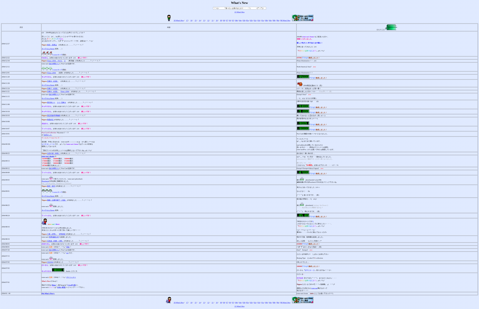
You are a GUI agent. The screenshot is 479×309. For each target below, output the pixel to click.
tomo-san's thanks (48, 156)
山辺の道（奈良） (53, 153)
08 (224, 20)
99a (278, 20)
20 (175, 20)
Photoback (45, 181)
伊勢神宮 (62, 234)
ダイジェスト (71, 277)
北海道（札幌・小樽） (55, 241)
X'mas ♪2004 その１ (54, 61)
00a (270, 20)
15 (195, 20)
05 (233, 20)
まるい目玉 (61, 287)
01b (259, 20)
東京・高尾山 (52, 45)
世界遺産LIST (54, 237)
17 (187, 20)
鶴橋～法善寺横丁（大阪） (57, 200)
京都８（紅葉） (53, 81)
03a (247, 20)
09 (221, 20)
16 (191, 20)
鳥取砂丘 (50, 120)
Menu (54, 285)
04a (240, 20)
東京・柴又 (51, 186)
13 (204, 20)
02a (255, 20)
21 (235, 12)
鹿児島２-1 (51, 102)
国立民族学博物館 (53, 115)
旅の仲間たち (54, 64)
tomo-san (314, 288)
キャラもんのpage (48, 49)
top (67, 253)
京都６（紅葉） (53, 91)
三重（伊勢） (52, 234)
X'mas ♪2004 (51, 73)
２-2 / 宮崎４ (61, 102)
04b (236, 20)
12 (208, 20)
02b (251, 20)
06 (230, 20)
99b (274, 20)
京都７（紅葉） (53, 88)
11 (212, 20)
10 (217, 20)
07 (227, 20)
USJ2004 (50, 262)
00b (266, 20)
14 (200, 20)
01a (262, 20)
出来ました (48, 135)
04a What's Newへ (48, 293)
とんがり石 (71, 285)
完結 (67, 247)
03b (244, 20)
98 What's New (285, 20)
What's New (240, 12)
